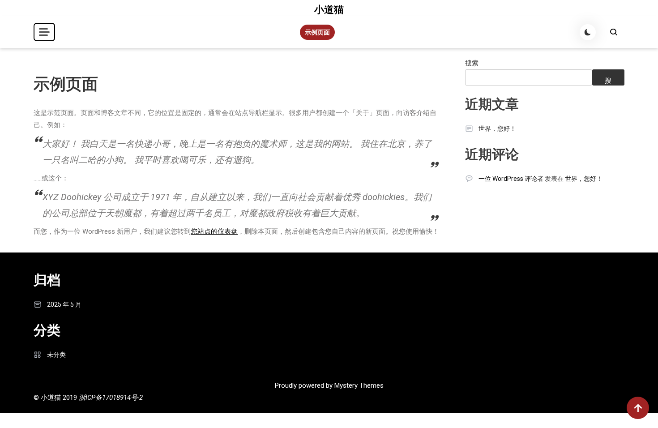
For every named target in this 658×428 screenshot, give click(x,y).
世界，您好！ (497, 128)
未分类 (56, 354)
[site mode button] (588, 32)
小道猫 (329, 10)
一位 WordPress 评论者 (511, 178)
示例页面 (317, 32)
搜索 (472, 63)
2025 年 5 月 (64, 304)
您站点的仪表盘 (214, 231)
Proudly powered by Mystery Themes (329, 385)
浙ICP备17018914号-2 (111, 398)
